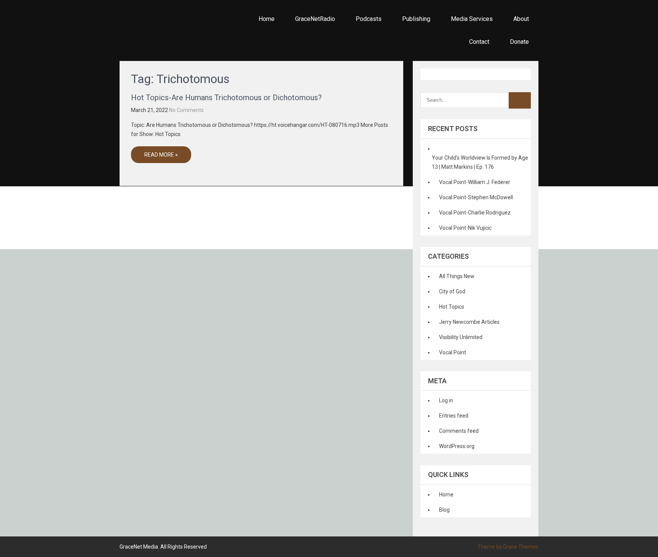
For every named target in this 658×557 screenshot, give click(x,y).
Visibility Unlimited (460, 337)
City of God (452, 291)
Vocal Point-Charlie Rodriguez (475, 213)
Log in (446, 400)
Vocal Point (452, 352)
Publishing (416, 18)
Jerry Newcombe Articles (469, 322)
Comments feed (459, 431)
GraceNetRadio (315, 18)
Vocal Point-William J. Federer (474, 182)
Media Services (472, 18)
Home (267, 18)
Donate (519, 41)
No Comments (186, 110)
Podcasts (369, 18)
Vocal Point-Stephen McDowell (476, 197)
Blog (444, 510)
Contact (479, 41)
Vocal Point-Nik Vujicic (465, 228)
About (521, 18)
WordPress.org (456, 446)
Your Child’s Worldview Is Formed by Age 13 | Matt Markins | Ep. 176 (480, 162)
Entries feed (453, 416)
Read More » (161, 155)
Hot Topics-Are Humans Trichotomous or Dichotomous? (226, 97)
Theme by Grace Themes (508, 547)
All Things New (456, 276)
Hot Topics (451, 307)
